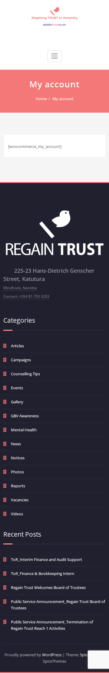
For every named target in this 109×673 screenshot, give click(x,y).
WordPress (52, 654)
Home (41, 98)
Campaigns (21, 360)
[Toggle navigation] (54, 56)
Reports (18, 486)
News (16, 444)
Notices (18, 458)
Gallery (17, 402)
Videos (17, 514)
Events (17, 388)
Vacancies (19, 500)
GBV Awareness (25, 416)
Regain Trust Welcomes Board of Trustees (48, 587)
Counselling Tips (25, 374)
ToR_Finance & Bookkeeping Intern (42, 573)
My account (63, 98)
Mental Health (24, 430)
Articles (17, 346)
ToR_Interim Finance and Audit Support (46, 559)
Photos (17, 472)
